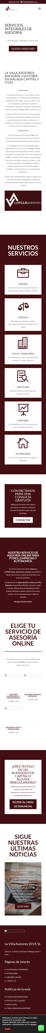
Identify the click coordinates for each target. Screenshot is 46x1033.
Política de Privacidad (17, 997)
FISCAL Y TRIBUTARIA (23, 353)
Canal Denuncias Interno (18, 1008)
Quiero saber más (23, 48)
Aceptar (7, 1029)
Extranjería (12, 973)
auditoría (23, 387)
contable (23, 420)
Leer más (23, 906)
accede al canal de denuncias (23, 804)
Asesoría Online (13, 977)
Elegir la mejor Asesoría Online (23, 871)
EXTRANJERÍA (23, 453)
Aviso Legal (11, 1004)
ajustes (33, 1024)
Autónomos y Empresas (17, 969)
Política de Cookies (15, 1001)
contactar (23, 520)
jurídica (23, 317)
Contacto (11, 981)
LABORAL (23, 284)
